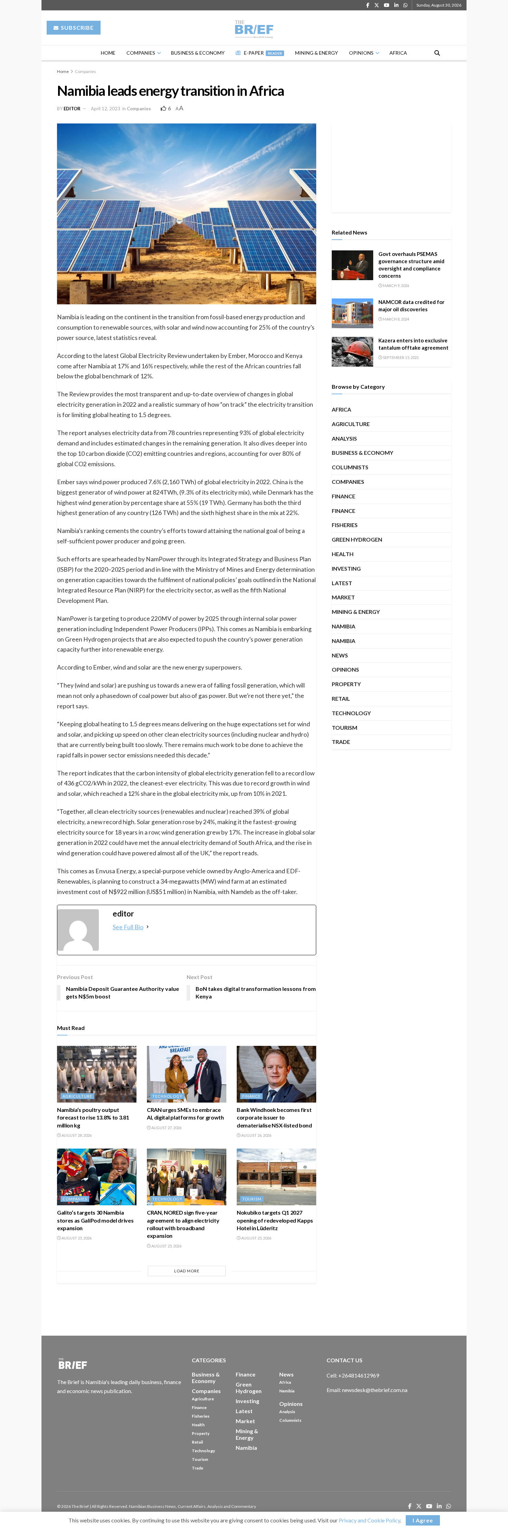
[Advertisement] (391, 166)
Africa (398, 53)
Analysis (344, 438)
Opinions (361, 53)
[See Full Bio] (147, 926)
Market (343, 597)
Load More (186, 1271)
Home (108, 53)
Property (346, 684)
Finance (251, 1096)
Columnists (350, 467)
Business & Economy (198, 53)
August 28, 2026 (76, 1135)
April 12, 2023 (105, 108)
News (340, 655)
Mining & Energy (316, 53)
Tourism (252, 1199)
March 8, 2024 (395, 319)
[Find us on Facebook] (367, 5)
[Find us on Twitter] (376, 5)
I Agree (423, 1520)
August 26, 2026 (256, 1135)
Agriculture (77, 1096)
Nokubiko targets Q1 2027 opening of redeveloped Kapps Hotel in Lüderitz (275, 1220)
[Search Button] (437, 52)
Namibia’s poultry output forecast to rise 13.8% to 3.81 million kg (93, 1117)
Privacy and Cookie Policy (369, 1520)
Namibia (343, 626)
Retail (341, 698)
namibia (343, 640)
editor (72, 108)
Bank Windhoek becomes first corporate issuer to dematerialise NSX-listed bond (274, 1117)
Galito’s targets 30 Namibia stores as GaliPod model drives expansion (95, 1220)
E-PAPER (263, 53)
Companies (140, 53)
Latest (342, 583)
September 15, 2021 (400, 357)
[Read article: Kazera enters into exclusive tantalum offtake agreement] (352, 352)
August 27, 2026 (166, 1127)
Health (343, 554)
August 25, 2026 (76, 1238)
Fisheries (345, 525)
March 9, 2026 (395, 285)
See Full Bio (128, 927)
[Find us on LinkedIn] (396, 5)
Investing (346, 568)
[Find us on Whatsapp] (405, 5)
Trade (341, 741)
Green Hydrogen (357, 539)
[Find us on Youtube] (386, 5)
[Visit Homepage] (254, 27)
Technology (167, 1096)
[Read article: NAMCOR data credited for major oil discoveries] (352, 313)
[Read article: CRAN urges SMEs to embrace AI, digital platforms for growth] (186, 1074)
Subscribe (76, 27)
